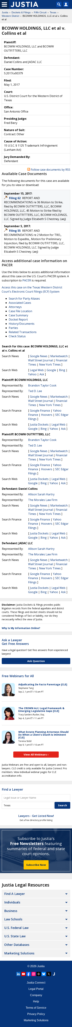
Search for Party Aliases (24, 298)
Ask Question (36, 661)
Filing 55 (15, 231)
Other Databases (16, 945)
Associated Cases (20, 303)
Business (10, 911)
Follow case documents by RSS (50, 170)
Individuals (12, 902)
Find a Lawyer (12, 789)
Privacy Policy (36, 1014)
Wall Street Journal (40, 360)
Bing (62, 370)
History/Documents (21, 324)
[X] (49, 974)
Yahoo (32, 374)
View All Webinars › (36, 754)
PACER (26, 280)
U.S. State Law (15, 936)
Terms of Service (36, 1007)
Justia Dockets (39, 424)
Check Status (17, 336)
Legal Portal (36, 988)
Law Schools (13, 919)
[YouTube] (23, 974)
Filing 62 (15, 198)
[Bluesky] (44, 974)
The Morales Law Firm (42, 500)
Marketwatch (59, 356)
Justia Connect (36, 982)
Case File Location (20, 311)
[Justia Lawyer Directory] (54, 974)
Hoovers (46, 415)
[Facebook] (28, 974)
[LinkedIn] (18, 974)
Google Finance (40, 410)
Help (36, 1001)
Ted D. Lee (35, 391)
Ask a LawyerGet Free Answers (15, 642)
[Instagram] (33, 974)
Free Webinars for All (18, 676)
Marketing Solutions (19, 953)
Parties (13, 328)
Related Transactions (23, 332)
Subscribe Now (36, 864)
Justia (41, 966)
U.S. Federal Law (16, 928)
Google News (38, 356)
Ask (41, 374)
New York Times (50, 364)
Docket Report (18, 319)
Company (36, 995)
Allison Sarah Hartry (41, 494)
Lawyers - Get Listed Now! (36, 816)
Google (51, 370)
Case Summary (18, 315)
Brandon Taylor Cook (42, 385)
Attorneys (15, 307)
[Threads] (39, 974)
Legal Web (37, 370)
